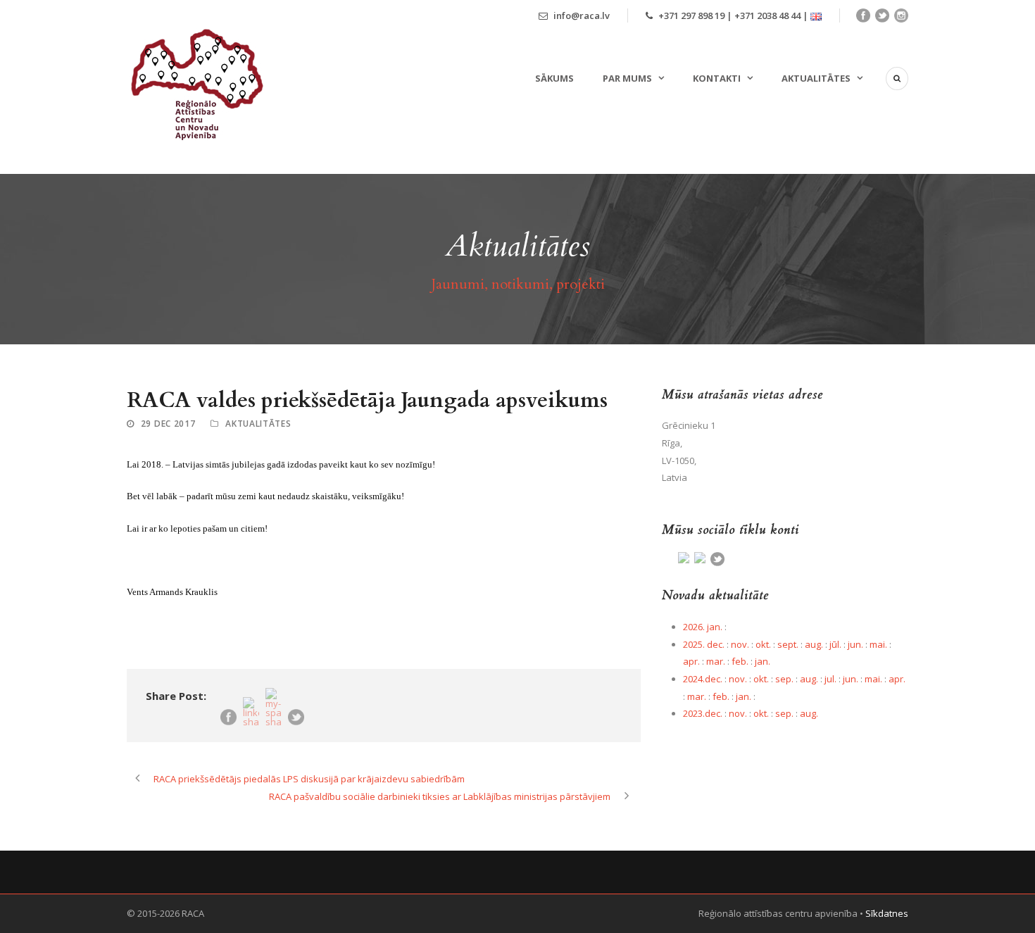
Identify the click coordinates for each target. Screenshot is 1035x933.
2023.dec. (702, 713)
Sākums (554, 78)
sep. (784, 678)
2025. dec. (703, 644)
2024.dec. (702, 678)
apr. (691, 661)
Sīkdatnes (886, 913)
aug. (814, 644)
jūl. (835, 644)
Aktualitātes (816, 78)
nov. (740, 644)
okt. (763, 644)
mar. (715, 661)
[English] (816, 15)
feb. (740, 661)
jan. (762, 661)
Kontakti (717, 78)
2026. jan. (702, 626)
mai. (878, 644)
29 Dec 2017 (168, 424)
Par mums (627, 78)
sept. (787, 644)
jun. (855, 644)
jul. (830, 678)
